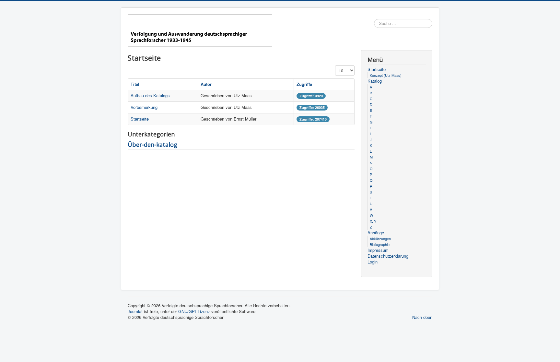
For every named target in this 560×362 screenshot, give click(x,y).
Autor (206, 84)
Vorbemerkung (144, 107)
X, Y (373, 221)
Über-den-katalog (152, 144)
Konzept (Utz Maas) (386, 75)
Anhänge (376, 233)
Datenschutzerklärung (388, 256)
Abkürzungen (380, 238)
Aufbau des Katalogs (150, 95)
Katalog (375, 81)
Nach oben (422, 317)
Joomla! (135, 311)
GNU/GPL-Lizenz (194, 311)
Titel (135, 84)
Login (373, 262)
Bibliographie (380, 244)
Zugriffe (304, 84)
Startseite (140, 119)
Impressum (378, 250)
